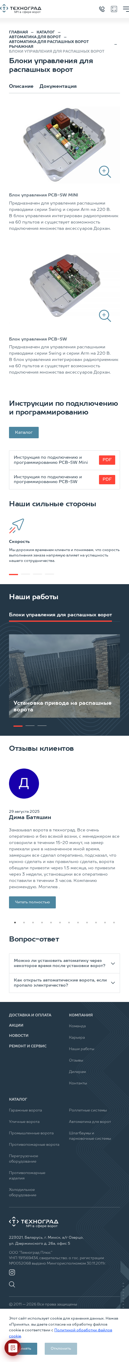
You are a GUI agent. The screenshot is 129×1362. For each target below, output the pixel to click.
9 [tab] (87, 923)
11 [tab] (105, 923)
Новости (18, 1036)
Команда (77, 1026)
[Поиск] (13, 1281)
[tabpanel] (64, 541)
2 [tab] (24, 923)
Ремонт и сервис (27, 1046)
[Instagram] (12, 1272)
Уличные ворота (24, 1122)
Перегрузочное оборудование (23, 1158)
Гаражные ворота (25, 1110)
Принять (23, 1349)
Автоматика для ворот (90, 1122)
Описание (21, 86)
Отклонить (61, 1349)
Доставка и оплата (30, 1015)
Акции (16, 1026)
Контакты (78, 1083)
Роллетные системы (88, 1110)
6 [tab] (60, 923)
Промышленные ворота (31, 1133)
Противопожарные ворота (34, 1145)
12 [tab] (114, 923)
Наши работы (81, 1049)
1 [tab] (13, 574)
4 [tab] (42, 923)
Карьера (77, 1038)
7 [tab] (69, 923)
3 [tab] (33, 923)
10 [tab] (96, 923)
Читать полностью (32, 902)
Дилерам (77, 1072)
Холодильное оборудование (22, 1192)
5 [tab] (51, 923)
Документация (58, 86)
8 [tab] (78, 923)
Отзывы (76, 1060)
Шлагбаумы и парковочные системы (90, 1136)
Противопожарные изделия (27, 1175)
